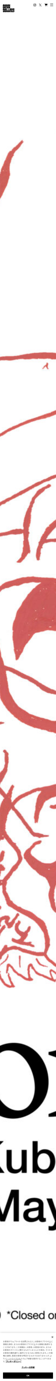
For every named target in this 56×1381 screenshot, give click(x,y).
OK (27, 1375)
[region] (28, 1357)
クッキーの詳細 (28, 1367)
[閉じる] (52, 1337)
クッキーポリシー (13, 1361)
